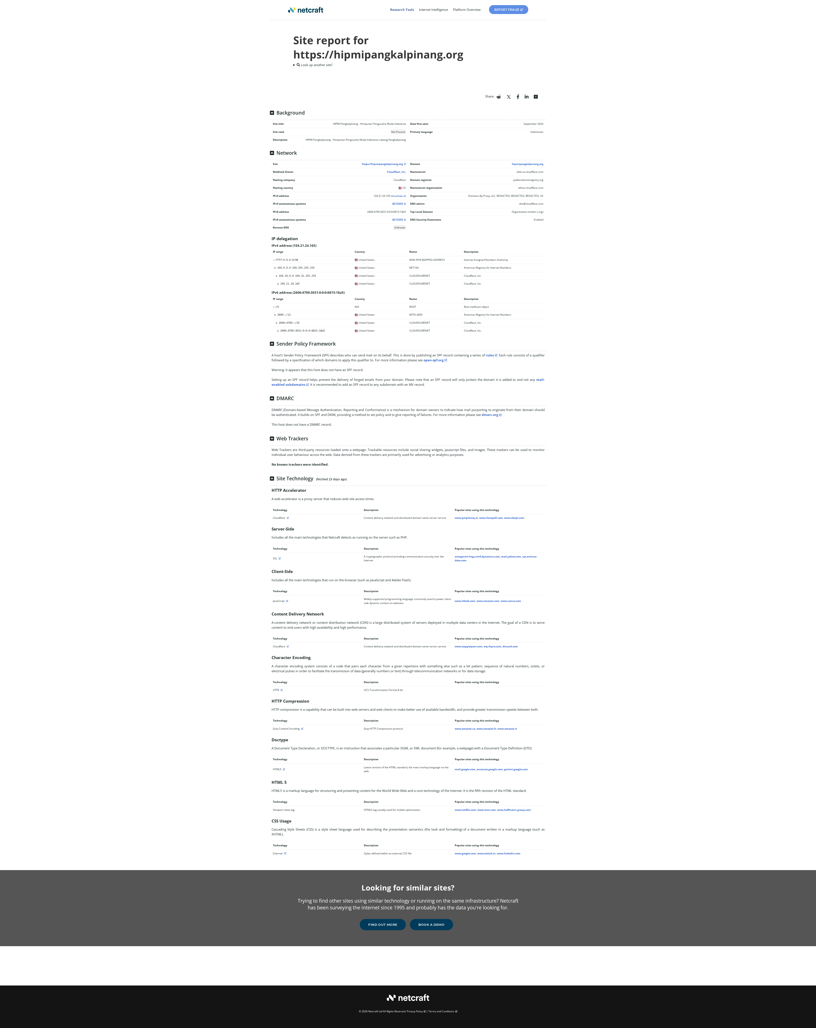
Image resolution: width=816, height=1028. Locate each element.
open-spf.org (433, 360)
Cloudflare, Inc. (396, 172)
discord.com (510, 646)
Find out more (382, 925)
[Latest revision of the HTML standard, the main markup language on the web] (283, 769)
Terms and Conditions (441, 1011)
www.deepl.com (514, 518)
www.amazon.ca (465, 728)
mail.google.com (465, 769)
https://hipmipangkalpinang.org (382, 164)
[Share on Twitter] (508, 96)
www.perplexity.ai (466, 518)
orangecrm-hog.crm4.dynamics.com (477, 556)
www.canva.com (511, 601)
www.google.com (465, 853)
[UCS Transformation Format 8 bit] (281, 690)
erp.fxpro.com (492, 646)
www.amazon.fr (486, 728)
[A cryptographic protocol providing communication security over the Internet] (279, 558)
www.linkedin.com (508, 853)
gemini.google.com (516, 769)
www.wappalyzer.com (468, 646)
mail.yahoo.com (511, 556)
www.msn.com (486, 810)
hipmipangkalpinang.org (527, 164)
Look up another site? (316, 65)
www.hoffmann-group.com (514, 810)
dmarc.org (490, 415)
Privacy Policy (415, 1011)
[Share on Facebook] (518, 96)
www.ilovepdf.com (491, 518)
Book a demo (431, 925)
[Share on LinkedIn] (526, 96)
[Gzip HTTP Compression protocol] (301, 728)
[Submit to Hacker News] (536, 96)
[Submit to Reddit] (498, 96)
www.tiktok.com (465, 601)
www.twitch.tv (486, 853)
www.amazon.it (507, 728)
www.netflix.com (465, 810)
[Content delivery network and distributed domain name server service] (287, 518)
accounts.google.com (490, 769)
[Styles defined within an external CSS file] (284, 853)
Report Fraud (506, 9)
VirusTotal (397, 196)
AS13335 (397, 204)
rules (490, 355)
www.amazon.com (487, 601)
